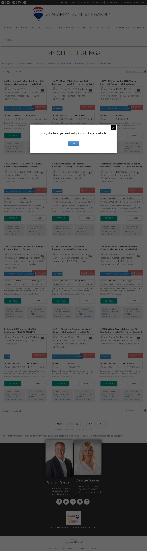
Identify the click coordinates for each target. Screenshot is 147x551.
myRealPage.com (73, 543)
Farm (92, 63)
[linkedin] (13, 2)
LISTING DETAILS (12, 135)
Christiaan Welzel (65, 548)
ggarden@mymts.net (14, 151)
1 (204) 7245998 (12, 149)
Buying (36, 27)
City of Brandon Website (128, 27)
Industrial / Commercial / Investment (54, 63)
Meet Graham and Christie (74, 27)
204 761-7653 (129, 149)
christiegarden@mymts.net (134, 151)
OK (73, 143)
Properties (21, 27)
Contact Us (101, 27)
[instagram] (24, 2)
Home (7, 27)
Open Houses (104, 63)
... (83, 424)
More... (8, 39)
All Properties (8, 63)
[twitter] (7, 2)
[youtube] (18, 2)
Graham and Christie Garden (79, 14)
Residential (80, 63)
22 (90, 424)
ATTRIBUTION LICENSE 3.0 (88, 548)
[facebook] (2, 2)
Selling (49, 27)
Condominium (25, 63)
